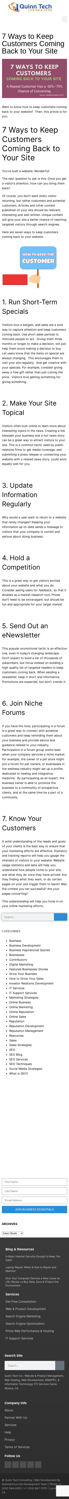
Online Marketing (21, 1007)
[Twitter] (8, 1464)
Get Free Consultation (21, 1301)
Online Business (20, 1002)
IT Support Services (23, 993)
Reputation (16, 1021)
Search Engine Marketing (23, 1316)
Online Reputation (21, 1012)
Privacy (10, 1439)
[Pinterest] (23, 1464)
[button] (64, 19)
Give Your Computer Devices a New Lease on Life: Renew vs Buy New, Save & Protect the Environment (33, 1282)
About (9, 1410)
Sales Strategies (20, 1045)
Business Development (25, 945)
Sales (13, 1040)
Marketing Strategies (23, 997)
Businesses (16, 955)
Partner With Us (16, 1417)
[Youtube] (15, 1464)
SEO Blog (15, 1054)
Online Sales (17, 1016)
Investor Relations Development (31, 983)
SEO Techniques (20, 1064)
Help (8, 1432)
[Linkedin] (38, 1464)
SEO (12, 1050)
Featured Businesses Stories (28, 969)
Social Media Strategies (25, 1069)
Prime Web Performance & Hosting (30, 1331)
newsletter (9, 677)
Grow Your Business (23, 974)
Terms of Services (17, 1447)
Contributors (18, 959)
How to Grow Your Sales (26, 978)
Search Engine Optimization (25, 1323)
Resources (16, 1035)
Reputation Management (26, 1031)
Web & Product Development (26, 1309)
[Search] (60, 917)
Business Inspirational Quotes (29, 950)
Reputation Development (26, 1026)
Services (10, 1425)
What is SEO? (18, 1073)
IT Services (16, 988)
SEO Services (18, 1059)
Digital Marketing (21, 964)
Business (15, 941)
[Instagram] (30, 1464)
